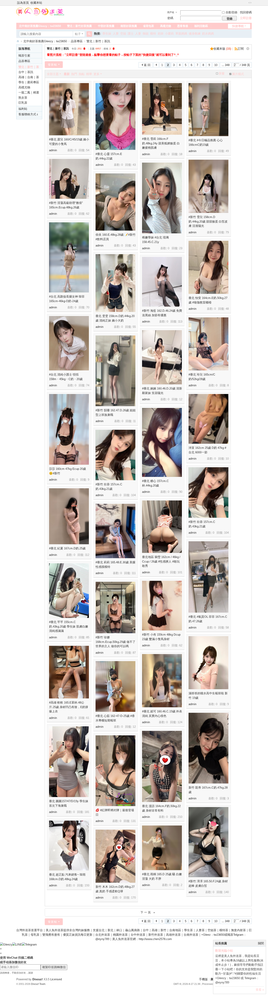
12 (180, 399)
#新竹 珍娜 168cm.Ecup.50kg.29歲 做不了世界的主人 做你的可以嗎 (115, 642)
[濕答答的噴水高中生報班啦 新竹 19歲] (208, 662)
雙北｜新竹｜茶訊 (98, 41)
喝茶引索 (24, 55)
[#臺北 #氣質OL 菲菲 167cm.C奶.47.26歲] (208, 577)
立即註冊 (246, 18)
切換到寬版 (250, 3)
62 (87, 213)
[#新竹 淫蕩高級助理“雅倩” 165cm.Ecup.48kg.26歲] (69, 179)
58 (227, 627)
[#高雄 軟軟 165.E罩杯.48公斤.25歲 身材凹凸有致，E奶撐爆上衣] (69, 672)
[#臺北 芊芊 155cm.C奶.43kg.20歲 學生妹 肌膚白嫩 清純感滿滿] (69, 590)
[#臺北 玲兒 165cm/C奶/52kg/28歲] (208, 343)
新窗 (222, 73)
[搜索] (89, 34)
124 (180, 722)
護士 (131, 33)
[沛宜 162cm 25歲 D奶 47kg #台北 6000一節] (208, 419)
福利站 (22, 108)
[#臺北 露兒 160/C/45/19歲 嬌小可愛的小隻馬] (69, 109)
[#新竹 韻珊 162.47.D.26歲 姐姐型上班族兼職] (115, 370)
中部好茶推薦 (106, 25)
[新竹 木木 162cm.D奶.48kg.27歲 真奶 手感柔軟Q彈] (115, 856)
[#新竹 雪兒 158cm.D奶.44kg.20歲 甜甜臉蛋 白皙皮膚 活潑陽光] (208, 186)
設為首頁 (23, 2)
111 (134, 573)
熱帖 (82, 74)
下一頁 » (148, 912)
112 (87, 554)
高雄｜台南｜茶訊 (28, 77)
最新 (67, 74)
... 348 (226, 65)
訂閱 (241, 48)
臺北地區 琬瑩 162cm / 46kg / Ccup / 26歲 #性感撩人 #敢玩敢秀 (161, 561)
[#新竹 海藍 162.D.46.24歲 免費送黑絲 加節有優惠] (162, 282)
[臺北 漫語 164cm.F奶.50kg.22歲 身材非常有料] (162, 766)
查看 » (260, 989)
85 (87, 637)
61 (87, 717)
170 (133, 897)
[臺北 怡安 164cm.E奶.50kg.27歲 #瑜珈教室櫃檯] (208, 267)
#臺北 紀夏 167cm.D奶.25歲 (67, 548)
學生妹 (106, 33)
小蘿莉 (169, 33)
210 (180, 816)
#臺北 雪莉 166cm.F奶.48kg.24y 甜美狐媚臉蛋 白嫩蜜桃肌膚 (161, 143)
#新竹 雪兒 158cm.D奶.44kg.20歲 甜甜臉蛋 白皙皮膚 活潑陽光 (208, 221)
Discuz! (37, 979)
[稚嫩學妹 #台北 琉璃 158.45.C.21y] (162, 198)
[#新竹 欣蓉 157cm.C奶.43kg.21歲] (115, 455)
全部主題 (53, 74)
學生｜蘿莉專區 (28, 82)
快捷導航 (238, 26)
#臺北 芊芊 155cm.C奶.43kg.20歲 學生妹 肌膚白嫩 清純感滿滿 (68, 626)
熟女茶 (22, 97)
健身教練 (195, 33)
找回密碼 (246, 12)
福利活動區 (201, 25)
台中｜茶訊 (25, 72)
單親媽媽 (181, 33)
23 (180, 248)
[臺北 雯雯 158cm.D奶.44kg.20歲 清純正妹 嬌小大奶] (115, 283)
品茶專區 (77, 41)
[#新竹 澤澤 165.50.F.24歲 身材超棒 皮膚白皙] (208, 842)
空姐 (123, 33)
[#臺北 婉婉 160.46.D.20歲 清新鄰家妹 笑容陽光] (162, 357)
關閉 (261, 943)
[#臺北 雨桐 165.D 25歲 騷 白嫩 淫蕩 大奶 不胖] (162, 848)
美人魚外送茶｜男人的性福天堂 (17, 41)
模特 (153, 33)
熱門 (74, 74)
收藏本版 (222, 48)
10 (215, 65)
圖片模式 (238, 74)
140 (226, 892)
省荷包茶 (148, 25)
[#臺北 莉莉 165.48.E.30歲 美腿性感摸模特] (115, 531)
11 (134, 421)
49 (227, 151)
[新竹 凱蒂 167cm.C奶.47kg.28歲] (208, 748)
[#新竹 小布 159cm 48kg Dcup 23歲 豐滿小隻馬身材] (162, 605)
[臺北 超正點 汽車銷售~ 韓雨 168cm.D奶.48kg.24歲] (69, 845)
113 (180, 321)
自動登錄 (231, 12)
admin (53, 150)
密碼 (170, 18)
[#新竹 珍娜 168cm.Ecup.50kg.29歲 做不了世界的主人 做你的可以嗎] (115, 607)
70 (87, 307)
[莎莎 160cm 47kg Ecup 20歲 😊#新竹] (69, 429)
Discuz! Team (38, 984)
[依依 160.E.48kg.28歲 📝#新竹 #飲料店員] (115, 202)
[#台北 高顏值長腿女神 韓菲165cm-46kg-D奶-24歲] (69, 257)
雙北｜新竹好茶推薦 (79, 25)
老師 (160, 33)
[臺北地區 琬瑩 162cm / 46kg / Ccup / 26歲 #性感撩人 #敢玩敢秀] (162, 526)
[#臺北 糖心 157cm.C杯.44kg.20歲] (162, 442)
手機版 (203, 979)
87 (134, 652)
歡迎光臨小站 (224, 950)
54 (87, 150)
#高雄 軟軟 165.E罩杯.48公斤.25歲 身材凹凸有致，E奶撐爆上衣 (68, 707)
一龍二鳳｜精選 (28, 92)
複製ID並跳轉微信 (54, 967)
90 (180, 491)
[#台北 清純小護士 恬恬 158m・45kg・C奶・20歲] (69, 343)
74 (87, 385)
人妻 (116, 33)
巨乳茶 (22, 102)
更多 (96, 74)
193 (87, 885)
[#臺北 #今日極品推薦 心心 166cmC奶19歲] (208, 109)
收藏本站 (36, 2)
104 (133, 495)
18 (180, 154)
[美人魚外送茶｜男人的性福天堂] (40, 11)
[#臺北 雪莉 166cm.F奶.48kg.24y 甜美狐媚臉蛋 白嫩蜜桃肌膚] (162, 109)
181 (87, 812)
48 (227, 308)
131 (133, 821)
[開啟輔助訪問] (246, 3)
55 (134, 326)
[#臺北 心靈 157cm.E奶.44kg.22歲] (115, 116)
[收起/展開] (248, 48)
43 (134, 164)
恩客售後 (182, 25)
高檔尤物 (165, 25)
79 (227, 232)
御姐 (146, 33)
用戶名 (170, 12)
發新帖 (52, 64)
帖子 (78, 34)
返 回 (147, 65)
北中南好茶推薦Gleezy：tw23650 (40, 25)
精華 (89, 74)
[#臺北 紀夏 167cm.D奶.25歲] (69, 516)
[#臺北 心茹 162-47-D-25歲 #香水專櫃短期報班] (115, 686)
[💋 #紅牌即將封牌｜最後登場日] (115, 770)
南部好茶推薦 (128, 25)
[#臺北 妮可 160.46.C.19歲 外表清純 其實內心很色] (162, 680)
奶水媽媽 (208, 33)
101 (180, 572)
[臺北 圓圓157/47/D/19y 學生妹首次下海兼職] (69, 761)
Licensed (56, 979)
